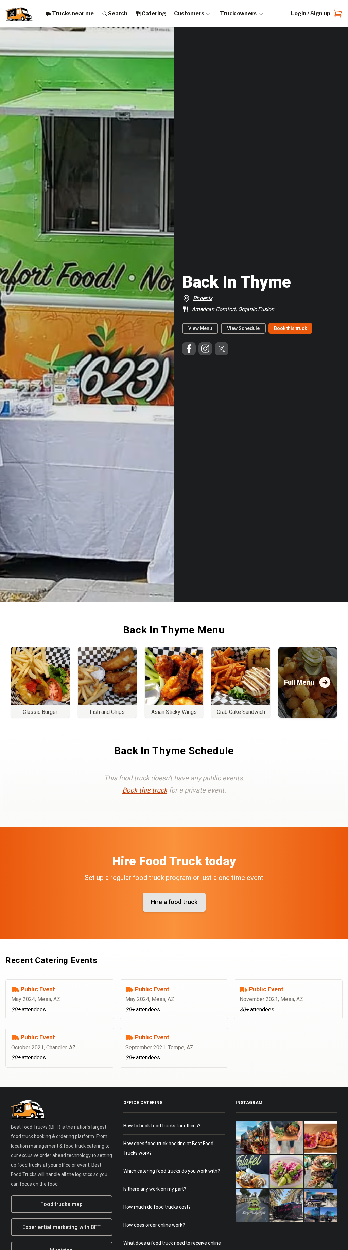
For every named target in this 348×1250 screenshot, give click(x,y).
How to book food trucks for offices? (162, 1125)
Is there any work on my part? (154, 1189)
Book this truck (290, 328)
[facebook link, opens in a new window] (189, 348)
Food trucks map (61, 1204)
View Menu (200, 328)
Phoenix (202, 298)
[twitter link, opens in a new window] (221, 348)
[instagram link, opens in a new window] (205, 348)
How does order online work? (154, 1225)
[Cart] (336, 13)
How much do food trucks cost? (157, 1207)
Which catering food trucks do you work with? (171, 1171)
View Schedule (243, 328)
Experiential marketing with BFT (61, 1227)
